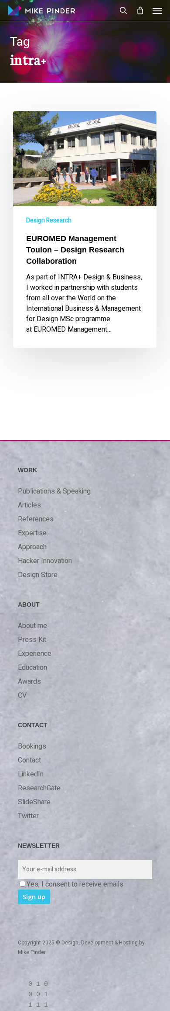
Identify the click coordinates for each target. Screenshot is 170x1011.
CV (22, 695)
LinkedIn (31, 774)
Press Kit (32, 640)
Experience (34, 653)
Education (32, 667)
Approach (32, 547)
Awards (29, 681)
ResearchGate (39, 788)
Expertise (32, 533)
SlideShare (34, 802)
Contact (29, 760)
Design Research (48, 220)
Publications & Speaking (54, 491)
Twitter (28, 816)
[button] (157, 10)
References (36, 519)
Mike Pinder (32, 952)
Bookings (32, 746)
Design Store (38, 575)
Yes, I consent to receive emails (75, 884)
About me (32, 626)
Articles (29, 505)
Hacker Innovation (45, 561)
